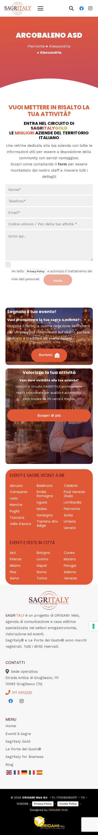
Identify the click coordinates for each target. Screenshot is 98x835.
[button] (40, 8)
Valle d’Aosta (20, 523)
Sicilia (68, 515)
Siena (14, 578)
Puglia (15, 511)
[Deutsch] (24, 772)
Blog (9, 764)
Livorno (42, 559)
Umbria (70, 521)
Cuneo (69, 552)
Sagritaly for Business (24, 757)
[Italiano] (32, 772)
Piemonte (72, 508)
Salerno (70, 572)
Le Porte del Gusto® (23, 749)
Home (10, 726)
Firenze (15, 559)
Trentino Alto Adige (47, 523)
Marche (16, 504)
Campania (18, 491)
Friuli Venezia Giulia (74, 493)
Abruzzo (16, 485)
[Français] (17, 772)
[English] (9, 772)
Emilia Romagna (45, 493)
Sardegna (45, 515)
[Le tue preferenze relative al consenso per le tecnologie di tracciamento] (93, 626)
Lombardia (72, 502)
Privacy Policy (35, 271)
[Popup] (71, 9)
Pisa (13, 572)
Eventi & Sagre (18, 734)
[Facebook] (81, 8)
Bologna (43, 552)
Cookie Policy (68, 803)
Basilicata (44, 485)
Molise (42, 508)
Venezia (70, 578)
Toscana (17, 517)
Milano (15, 565)
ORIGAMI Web (58, 810)
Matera (70, 559)
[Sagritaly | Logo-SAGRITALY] (17, 8)
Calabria (71, 485)
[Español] (40, 772)
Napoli (42, 565)
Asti (13, 552)
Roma (41, 572)
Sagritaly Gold (17, 741)
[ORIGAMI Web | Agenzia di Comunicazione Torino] (49, 822)
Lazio (14, 498)
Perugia (70, 565)
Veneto (70, 527)
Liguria (42, 502)
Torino (42, 578)
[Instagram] (90, 8)
